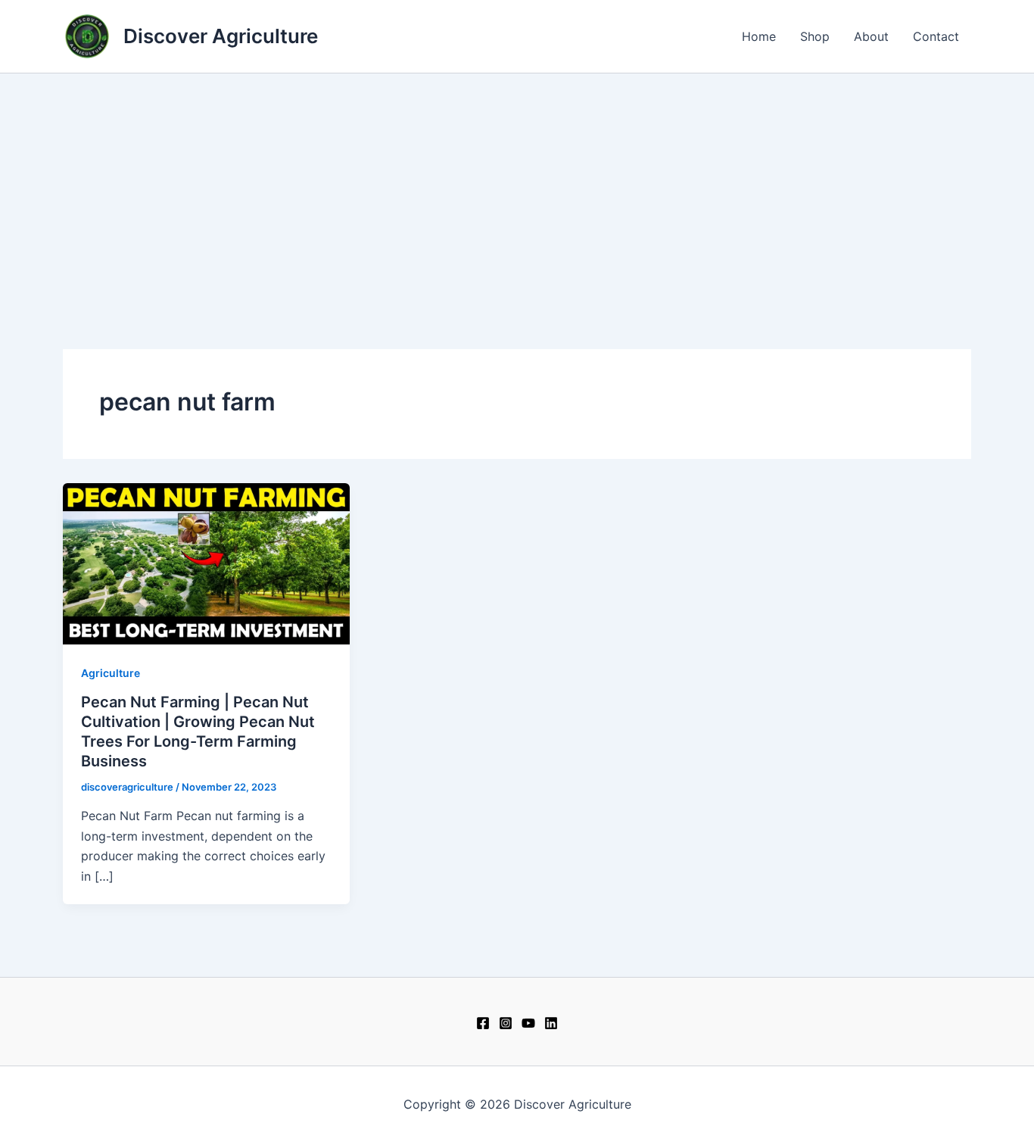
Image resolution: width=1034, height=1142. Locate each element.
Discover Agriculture (220, 36)
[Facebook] (483, 1023)
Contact (936, 36)
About (871, 36)
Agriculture (110, 672)
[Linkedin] (551, 1023)
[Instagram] (505, 1023)
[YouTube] (528, 1023)
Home (759, 36)
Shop (815, 36)
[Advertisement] (517, 187)
